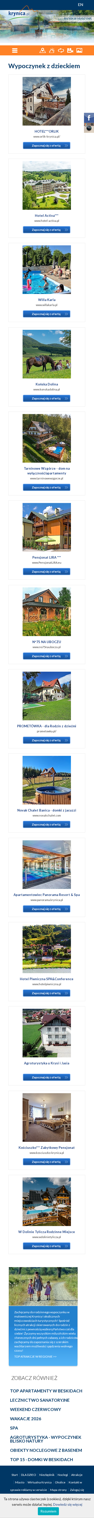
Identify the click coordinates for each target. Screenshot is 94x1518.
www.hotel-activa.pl (46, 220)
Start (15, 1475)
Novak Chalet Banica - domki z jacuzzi (46, 810)
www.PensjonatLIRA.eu (46, 562)
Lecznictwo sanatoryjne (40, 1400)
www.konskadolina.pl (46, 389)
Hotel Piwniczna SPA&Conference (46, 979)
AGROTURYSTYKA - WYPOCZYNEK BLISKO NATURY (45, 1439)
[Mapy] (43, 50)
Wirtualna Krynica (40, 1482)
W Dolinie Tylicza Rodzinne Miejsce (46, 1232)
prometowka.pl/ (46, 731)
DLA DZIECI (29, 1475)
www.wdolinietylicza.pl (46, 1237)
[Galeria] (79, 50)
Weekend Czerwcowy (35, 1409)
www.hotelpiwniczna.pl (46, 984)
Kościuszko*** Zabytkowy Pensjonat (47, 1148)
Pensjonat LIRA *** (46, 557)
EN (80, 4)
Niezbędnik (47, 1475)
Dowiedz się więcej (67, 1504)
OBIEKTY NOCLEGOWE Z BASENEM (46, 1450)
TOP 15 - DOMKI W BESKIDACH (41, 1459)
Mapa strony (58, 1490)
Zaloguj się (77, 1490)
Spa (14, 1428)
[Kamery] (70, 50)
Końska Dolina (47, 384)
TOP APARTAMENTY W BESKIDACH (46, 1390)
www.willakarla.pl (46, 305)
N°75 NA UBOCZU (46, 642)
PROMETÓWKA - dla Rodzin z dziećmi (46, 726)
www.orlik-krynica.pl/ (46, 136)
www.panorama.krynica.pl (47, 899)
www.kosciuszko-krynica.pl (47, 1152)
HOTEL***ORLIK (47, 131)
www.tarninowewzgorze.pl (46, 478)
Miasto (20, 1482)
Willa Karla (46, 300)
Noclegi (63, 1475)
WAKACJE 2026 (25, 1418)
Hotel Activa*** (46, 216)
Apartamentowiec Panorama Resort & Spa (47, 895)
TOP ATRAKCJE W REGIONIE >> (35, 1356)
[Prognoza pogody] (52, 50)
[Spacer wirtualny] (61, 50)
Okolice (60, 1482)
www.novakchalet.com (47, 815)
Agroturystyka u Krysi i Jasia (46, 1063)
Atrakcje (76, 1475)
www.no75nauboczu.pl (47, 647)
